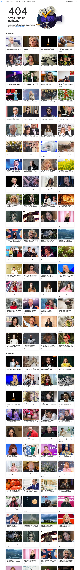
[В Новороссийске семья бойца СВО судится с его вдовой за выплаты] (66, 44)
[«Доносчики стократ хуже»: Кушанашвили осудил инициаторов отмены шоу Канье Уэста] (49, 487)
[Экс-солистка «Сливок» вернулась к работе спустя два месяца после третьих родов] (49, 306)
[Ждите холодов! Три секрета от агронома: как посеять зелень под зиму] (66, 254)
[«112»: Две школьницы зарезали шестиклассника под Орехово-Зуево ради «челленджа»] (49, 44)
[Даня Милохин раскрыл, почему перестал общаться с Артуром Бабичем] (31, 79)
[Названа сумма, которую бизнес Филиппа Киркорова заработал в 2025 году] (31, 237)
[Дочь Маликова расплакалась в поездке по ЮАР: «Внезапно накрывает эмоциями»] (66, 149)
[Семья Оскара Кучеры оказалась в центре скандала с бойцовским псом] (49, 434)
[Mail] (1, 1)
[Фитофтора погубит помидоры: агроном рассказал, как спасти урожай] (14, 557)
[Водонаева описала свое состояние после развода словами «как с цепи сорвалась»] (66, 289)
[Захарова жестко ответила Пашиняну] (31, 44)
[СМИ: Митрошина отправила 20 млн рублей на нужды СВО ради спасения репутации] (49, 132)
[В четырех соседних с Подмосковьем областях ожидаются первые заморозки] (14, 149)
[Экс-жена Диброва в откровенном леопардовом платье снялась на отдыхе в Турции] (66, 411)
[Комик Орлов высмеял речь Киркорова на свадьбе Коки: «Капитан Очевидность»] (49, 504)
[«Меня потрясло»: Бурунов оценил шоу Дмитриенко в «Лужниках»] (31, 306)
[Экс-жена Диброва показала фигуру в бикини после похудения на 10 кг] (49, 289)
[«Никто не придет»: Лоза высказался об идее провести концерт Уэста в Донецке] (31, 184)
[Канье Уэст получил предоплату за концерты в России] (31, 341)
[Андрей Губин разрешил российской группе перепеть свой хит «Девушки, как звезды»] (49, 254)
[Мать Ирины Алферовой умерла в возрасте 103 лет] (14, 219)
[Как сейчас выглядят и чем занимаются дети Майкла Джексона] (14, 359)
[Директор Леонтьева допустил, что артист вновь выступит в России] (14, 394)
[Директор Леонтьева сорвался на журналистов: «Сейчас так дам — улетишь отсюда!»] (31, 359)
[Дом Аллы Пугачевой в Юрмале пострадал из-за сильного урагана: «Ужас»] (49, 167)
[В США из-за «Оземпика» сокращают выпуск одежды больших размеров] (31, 522)
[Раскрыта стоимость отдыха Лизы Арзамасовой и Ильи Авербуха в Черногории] (31, 149)
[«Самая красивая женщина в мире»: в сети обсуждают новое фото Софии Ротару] (14, 289)
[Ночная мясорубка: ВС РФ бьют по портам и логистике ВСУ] (66, 394)
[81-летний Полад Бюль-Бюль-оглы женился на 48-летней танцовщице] (14, 114)
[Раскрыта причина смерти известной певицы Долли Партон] (14, 97)
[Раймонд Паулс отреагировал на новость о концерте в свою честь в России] (14, 132)
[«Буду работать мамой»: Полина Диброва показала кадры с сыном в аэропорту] (49, 452)
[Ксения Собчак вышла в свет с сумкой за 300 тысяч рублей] (49, 324)
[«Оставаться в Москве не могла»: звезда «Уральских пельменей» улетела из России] (14, 237)
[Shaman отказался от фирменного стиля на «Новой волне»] (14, 79)
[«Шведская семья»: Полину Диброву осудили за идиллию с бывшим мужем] (14, 254)
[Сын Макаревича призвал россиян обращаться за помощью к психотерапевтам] (31, 452)
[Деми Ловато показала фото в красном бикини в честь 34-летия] (31, 272)
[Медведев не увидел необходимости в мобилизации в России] (31, 557)
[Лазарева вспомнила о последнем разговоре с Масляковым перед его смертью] (49, 411)
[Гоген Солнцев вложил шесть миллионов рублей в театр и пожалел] (66, 114)
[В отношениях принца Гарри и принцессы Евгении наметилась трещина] (31, 132)
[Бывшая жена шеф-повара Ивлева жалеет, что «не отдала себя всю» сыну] (31, 167)
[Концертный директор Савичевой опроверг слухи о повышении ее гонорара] (14, 522)
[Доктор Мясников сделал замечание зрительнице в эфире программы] (66, 487)
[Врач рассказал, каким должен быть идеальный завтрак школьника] (66, 324)
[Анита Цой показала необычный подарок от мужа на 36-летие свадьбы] (66, 132)
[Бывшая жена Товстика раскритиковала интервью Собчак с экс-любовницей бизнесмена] (14, 504)
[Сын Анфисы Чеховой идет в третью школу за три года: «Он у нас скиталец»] (14, 539)
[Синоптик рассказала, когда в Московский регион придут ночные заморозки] (49, 237)
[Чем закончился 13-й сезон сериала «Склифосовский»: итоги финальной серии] (66, 376)
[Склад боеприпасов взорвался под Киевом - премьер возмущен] (66, 202)
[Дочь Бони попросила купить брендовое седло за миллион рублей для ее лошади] (31, 394)
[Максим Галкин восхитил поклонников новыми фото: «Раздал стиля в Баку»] (14, 411)
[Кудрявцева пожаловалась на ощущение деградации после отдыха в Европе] (49, 394)
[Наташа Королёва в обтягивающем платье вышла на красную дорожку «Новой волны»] (31, 62)
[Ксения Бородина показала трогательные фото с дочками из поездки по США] (31, 289)
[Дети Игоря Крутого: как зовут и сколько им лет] (31, 539)
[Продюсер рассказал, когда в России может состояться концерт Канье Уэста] (49, 359)
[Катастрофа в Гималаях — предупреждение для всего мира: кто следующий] (66, 452)
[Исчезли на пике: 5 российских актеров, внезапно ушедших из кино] (49, 341)
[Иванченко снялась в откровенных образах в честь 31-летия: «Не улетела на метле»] (66, 359)
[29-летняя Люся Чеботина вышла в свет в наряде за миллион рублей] (49, 522)
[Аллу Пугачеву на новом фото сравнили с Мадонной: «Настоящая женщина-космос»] (14, 202)
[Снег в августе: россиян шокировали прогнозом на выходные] (49, 539)
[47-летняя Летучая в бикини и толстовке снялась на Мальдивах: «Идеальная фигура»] (14, 341)
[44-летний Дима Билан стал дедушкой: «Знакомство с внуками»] (66, 469)
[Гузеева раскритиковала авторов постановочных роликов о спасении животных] (14, 324)
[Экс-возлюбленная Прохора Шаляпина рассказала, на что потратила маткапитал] (66, 434)
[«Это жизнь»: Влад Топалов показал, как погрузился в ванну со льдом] (14, 167)
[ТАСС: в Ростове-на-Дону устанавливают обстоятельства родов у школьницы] (31, 434)
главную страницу (20, 26)
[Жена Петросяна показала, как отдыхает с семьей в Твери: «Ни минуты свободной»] (66, 341)
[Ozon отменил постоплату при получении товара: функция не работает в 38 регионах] (14, 376)
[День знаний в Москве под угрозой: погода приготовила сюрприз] (31, 202)
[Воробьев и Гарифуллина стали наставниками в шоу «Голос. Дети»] (31, 254)
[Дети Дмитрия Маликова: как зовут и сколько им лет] (31, 469)
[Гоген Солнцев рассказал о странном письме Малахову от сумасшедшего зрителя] (66, 62)
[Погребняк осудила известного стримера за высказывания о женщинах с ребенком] (31, 376)
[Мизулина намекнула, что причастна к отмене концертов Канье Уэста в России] (14, 452)
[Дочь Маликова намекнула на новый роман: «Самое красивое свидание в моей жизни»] (49, 202)
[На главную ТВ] (3, 1)
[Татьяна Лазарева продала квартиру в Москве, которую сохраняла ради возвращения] (14, 184)
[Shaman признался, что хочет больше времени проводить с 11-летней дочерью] (14, 44)
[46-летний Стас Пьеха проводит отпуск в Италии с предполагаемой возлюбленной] (14, 272)
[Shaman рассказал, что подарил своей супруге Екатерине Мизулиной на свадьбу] (14, 487)
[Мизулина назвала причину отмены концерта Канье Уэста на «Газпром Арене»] (66, 219)
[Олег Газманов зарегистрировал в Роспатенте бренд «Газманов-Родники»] (66, 272)
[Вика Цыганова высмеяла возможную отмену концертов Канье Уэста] (31, 97)
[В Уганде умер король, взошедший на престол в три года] (66, 522)
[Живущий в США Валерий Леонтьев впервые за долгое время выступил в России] (66, 557)
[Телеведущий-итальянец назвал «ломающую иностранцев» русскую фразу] (31, 324)
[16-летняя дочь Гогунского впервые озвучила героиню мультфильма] (49, 272)
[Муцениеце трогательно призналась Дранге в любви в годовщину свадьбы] (31, 114)
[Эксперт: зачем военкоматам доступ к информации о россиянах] (66, 306)
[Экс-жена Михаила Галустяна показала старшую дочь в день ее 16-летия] (49, 184)
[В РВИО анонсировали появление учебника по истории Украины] (31, 411)
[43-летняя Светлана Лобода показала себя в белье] (49, 79)
